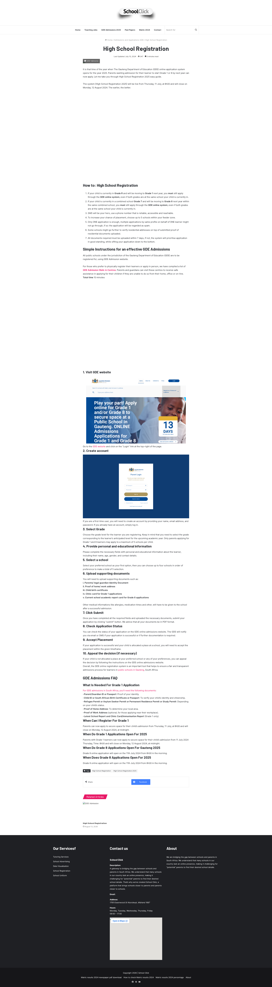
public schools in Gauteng (131, 669)
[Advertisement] (136, 135)
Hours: (113, 908)
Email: (112, 894)
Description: (115, 865)
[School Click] (136, 13)
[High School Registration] (99, 811)
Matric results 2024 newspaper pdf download (101, 977)
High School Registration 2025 (124, 771)
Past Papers (130, 30)
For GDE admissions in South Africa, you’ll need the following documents (119, 690)
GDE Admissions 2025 (111, 30)
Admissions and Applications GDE (129, 40)
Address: (114, 899)
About (188, 977)
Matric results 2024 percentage (170, 977)
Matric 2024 (144, 30)
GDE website (99, 446)
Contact (157, 30)
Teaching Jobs (90, 30)
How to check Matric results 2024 (139, 977)
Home (77, 30)
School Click (116, 859)
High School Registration (101, 771)
